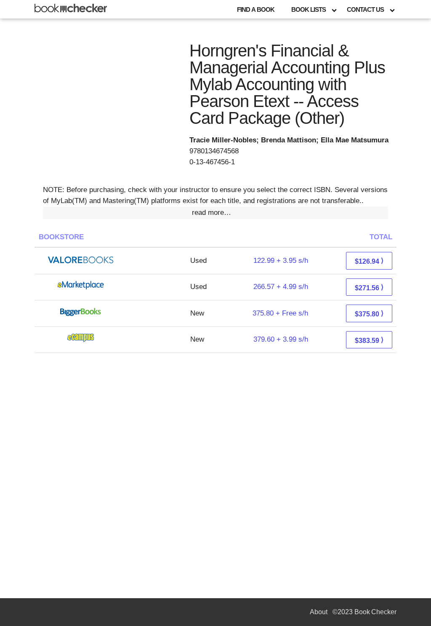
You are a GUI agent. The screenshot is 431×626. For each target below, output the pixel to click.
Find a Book (255, 9)
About (318, 611)
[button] (215, 212)
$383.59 (369, 340)
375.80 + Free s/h (280, 313)
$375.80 (369, 314)
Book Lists (308, 9)
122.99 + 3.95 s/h (280, 261)
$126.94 (369, 261)
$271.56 (369, 288)
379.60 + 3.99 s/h (280, 339)
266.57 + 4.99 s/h (280, 287)
